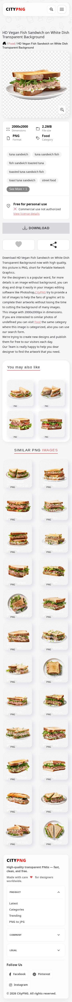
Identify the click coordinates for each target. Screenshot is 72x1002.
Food (46, 136)
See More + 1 (18, 189)
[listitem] (17, 974)
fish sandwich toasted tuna (26, 163)
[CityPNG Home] (15, 9)
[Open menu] (61, 9)
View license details (26, 214)
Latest (13, 903)
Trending (15, 915)
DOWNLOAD (39, 228)
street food (49, 180)
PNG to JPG (17, 922)
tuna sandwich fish (47, 154)
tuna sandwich (18, 154)
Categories (16, 909)
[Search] (51, 9)
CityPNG (40, 292)
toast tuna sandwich (22, 180)
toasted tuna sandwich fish (26, 171)
